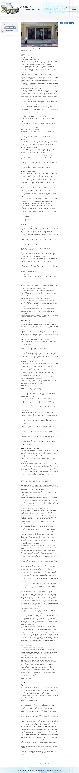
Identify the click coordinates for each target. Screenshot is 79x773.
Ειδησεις (30, 50)
